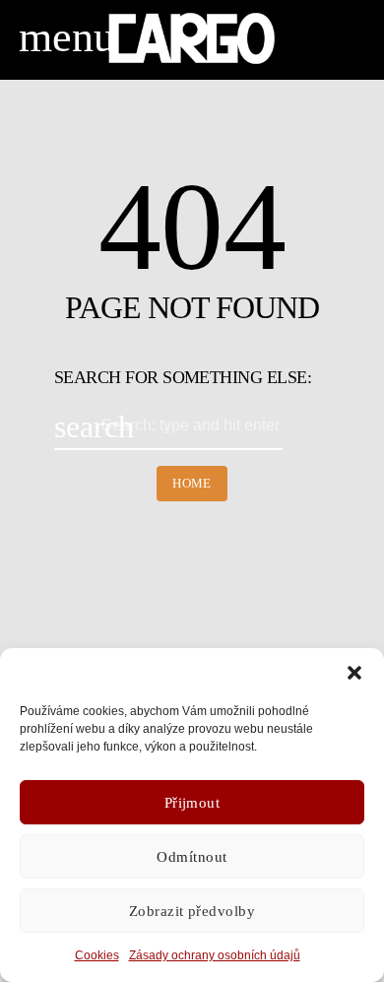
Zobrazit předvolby (192, 911)
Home (192, 483)
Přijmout (192, 803)
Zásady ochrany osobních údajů (214, 955)
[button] (354, 673)
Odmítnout (191, 857)
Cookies (97, 955)
